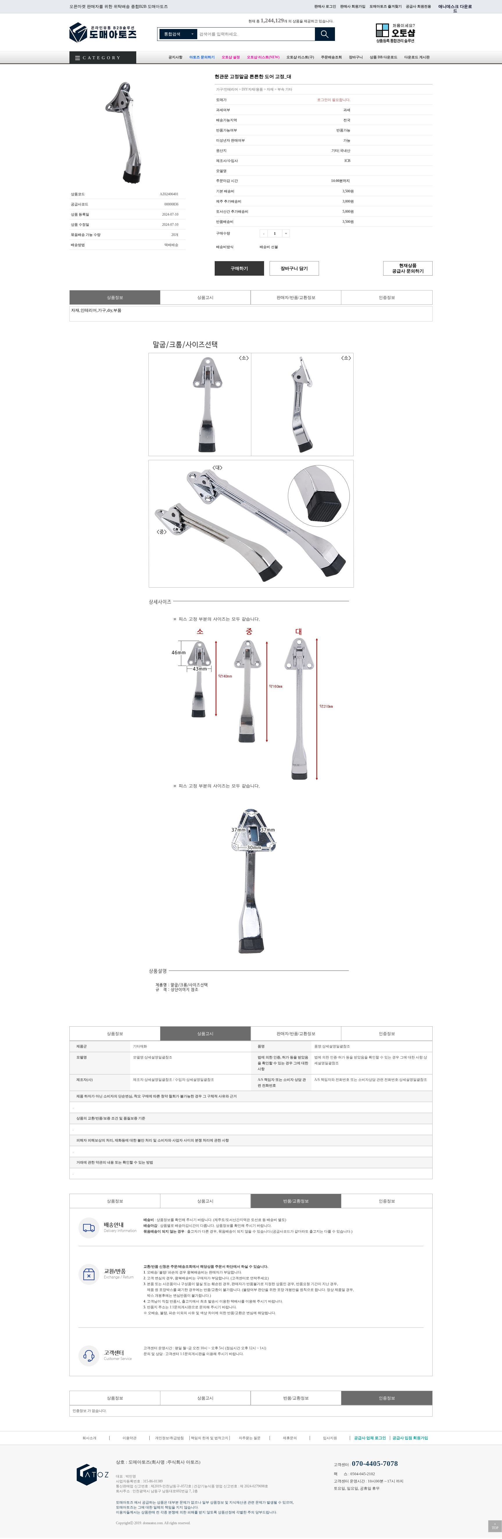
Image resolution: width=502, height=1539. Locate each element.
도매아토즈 (102, 32)
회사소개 (89, 1438)
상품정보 (115, 297)
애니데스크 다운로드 (455, 8)
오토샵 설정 (231, 57)
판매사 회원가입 (352, 6)
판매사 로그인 (325, 6)
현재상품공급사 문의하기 (408, 268)
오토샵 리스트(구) (300, 57)
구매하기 (239, 268)
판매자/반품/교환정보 (296, 297)
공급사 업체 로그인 (370, 1438)
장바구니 (356, 57)
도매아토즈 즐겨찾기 (386, 6)
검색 (325, 34)
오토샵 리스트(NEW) (263, 57)
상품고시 (205, 297)
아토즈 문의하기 (202, 57)
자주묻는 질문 (250, 1438)
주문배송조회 (331, 57)
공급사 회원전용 (418, 6)
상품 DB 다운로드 (383, 57)
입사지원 (330, 1438)
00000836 (171, 204)
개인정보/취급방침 (169, 1438)
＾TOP (495, 1526)
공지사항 (175, 57)
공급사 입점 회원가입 (410, 1438)
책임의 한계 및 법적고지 (209, 1438)
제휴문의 (290, 1438)
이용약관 (130, 1438)
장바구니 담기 (294, 268)
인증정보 (387, 297)
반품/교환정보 (296, 1201)
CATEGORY (102, 57)
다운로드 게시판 (417, 57)
